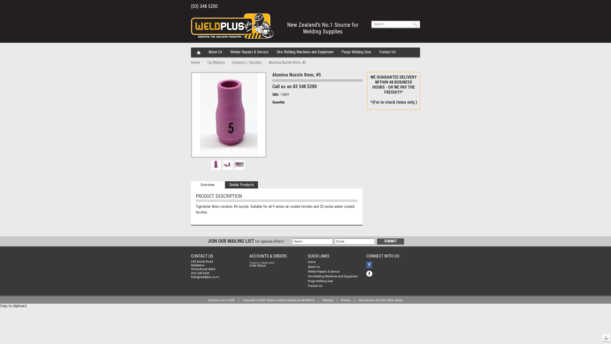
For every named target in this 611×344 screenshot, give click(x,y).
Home (198, 52)
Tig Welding (216, 62)
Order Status (257, 265)
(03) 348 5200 (204, 6)
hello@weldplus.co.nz (205, 277)
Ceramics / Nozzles (247, 62)
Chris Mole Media (391, 300)
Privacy (346, 300)
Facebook (369, 265)
